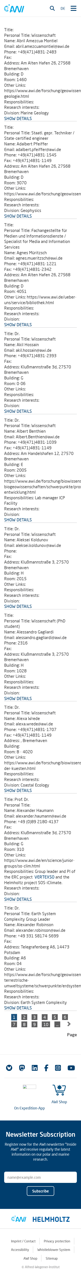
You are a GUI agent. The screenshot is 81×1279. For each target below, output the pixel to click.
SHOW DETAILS (18, 118)
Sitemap (52, 1258)
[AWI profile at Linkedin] (35, 1068)
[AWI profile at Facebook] (46, 1068)
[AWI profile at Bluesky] (9, 1068)
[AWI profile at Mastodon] (22, 1068)
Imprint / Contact (23, 1241)
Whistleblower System (53, 1250)
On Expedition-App (29, 1108)
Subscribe (40, 1191)
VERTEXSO (44, 876)
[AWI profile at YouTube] (71, 1068)
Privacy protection (57, 1241)
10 (45, 1024)
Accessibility (20, 1250)
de (63, 8)
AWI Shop (59, 1101)
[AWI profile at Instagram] (58, 1068)
